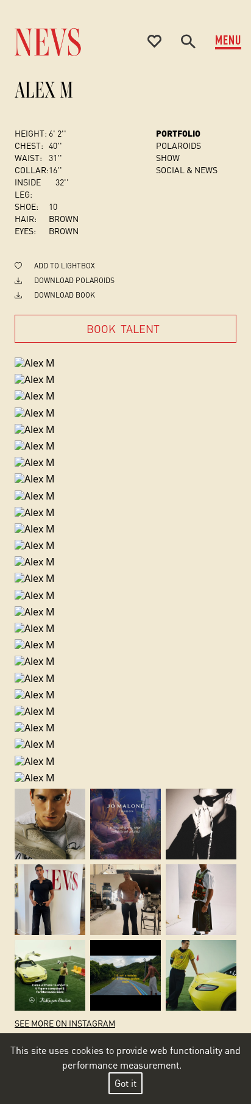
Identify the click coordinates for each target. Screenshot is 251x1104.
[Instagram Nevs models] (50, 824)
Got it (125, 1083)
